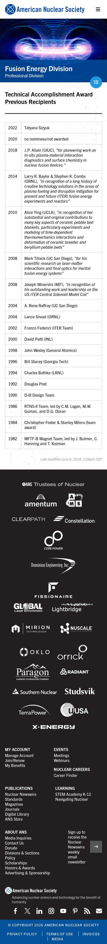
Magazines (14, 804)
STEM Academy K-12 (73, 794)
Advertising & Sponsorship (27, 872)
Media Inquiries (18, 837)
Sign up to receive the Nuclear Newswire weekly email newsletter (77, 846)
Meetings (61, 755)
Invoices (91, 934)
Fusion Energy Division (38, 68)
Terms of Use (59, 934)
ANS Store (14, 818)
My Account (17, 749)
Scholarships (16, 862)
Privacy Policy (22, 934)
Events (61, 749)
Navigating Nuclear (71, 799)
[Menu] (98, 9)
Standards (13, 799)
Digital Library (17, 813)
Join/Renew (15, 760)
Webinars (61, 760)
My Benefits (15, 765)
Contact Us (14, 842)
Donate (11, 847)
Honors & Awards (20, 867)
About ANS (16, 831)
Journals (12, 808)
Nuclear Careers (72, 769)
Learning (65, 788)
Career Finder (65, 775)
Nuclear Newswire (20, 794)
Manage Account (19, 755)
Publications (19, 788)
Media (58, 939)
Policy (10, 857)
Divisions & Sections (22, 852)
